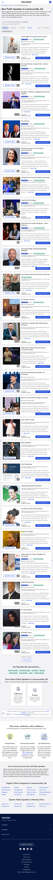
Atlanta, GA (42, 806)
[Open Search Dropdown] (50, 2)
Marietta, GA (18, 806)
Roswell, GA (30, 804)
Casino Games (31, 790)
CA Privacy (26, 864)
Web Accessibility (26, 859)
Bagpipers (5, 792)
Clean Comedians (23, 673)
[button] (7, 31)
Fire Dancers (43, 794)
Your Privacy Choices (26, 862)
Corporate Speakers (39, 673)
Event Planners (18, 792)
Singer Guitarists (31, 792)
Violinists (16, 787)
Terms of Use (26, 857)
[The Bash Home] (26, 2)
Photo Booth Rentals (45, 792)
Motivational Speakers (25, 670)
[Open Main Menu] (3, 2)
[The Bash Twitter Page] (31, 849)
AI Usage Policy (26, 869)
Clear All (29, 28)
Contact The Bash (26, 844)
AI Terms (26, 867)
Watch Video (10, 57)
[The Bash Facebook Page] (24, 849)
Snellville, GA (5, 806)
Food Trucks (42, 790)
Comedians (42, 670)
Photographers (18, 790)
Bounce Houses (6, 790)
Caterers (29, 787)
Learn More (35, 54)
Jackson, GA (5, 804)
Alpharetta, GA (31, 806)
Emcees (30, 673)
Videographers (6, 787)
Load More (26, 660)
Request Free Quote (43, 58)
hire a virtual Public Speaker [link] (22, 714)
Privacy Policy (26, 854)
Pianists (4, 794)
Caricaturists (17, 794)
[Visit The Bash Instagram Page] (20, 849)
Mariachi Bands (43, 787)
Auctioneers (35, 670)
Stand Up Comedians (13, 670)
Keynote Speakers (13, 673)
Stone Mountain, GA (45, 804)
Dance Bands (30, 794)
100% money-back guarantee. (27, 753)
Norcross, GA (18, 804)
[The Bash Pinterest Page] (28, 849)
